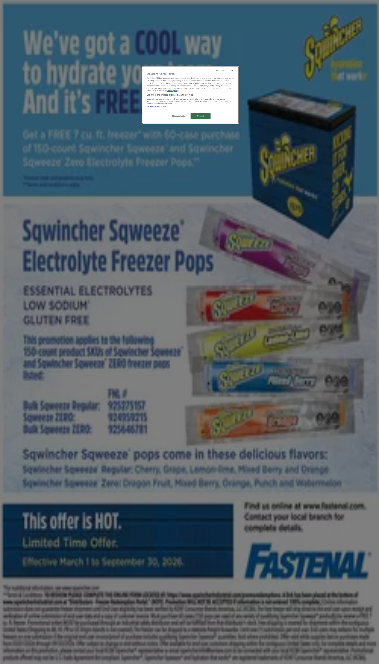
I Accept (200, 116)
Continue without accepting (225, 70)
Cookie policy (172, 91)
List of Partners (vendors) (157, 106)
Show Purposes (178, 116)
